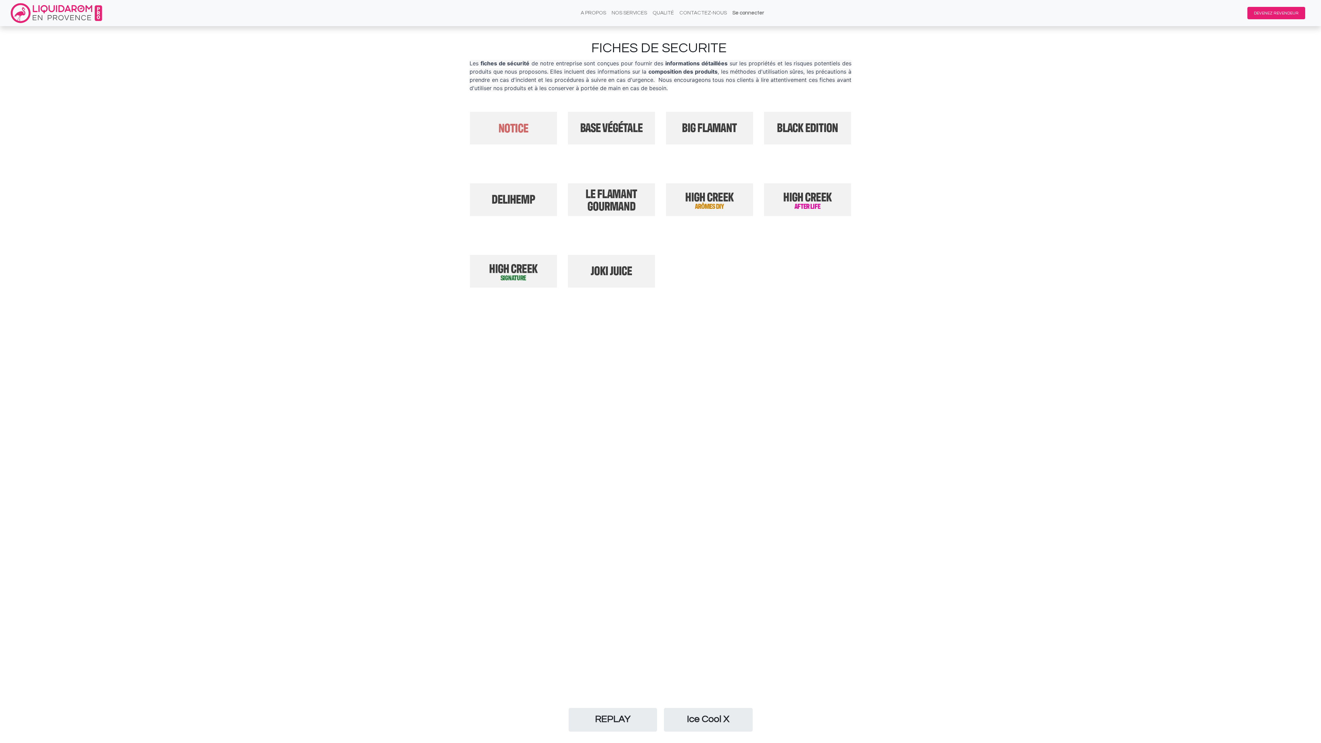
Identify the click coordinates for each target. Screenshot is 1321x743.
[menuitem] (593, 13)
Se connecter (748, 12)
